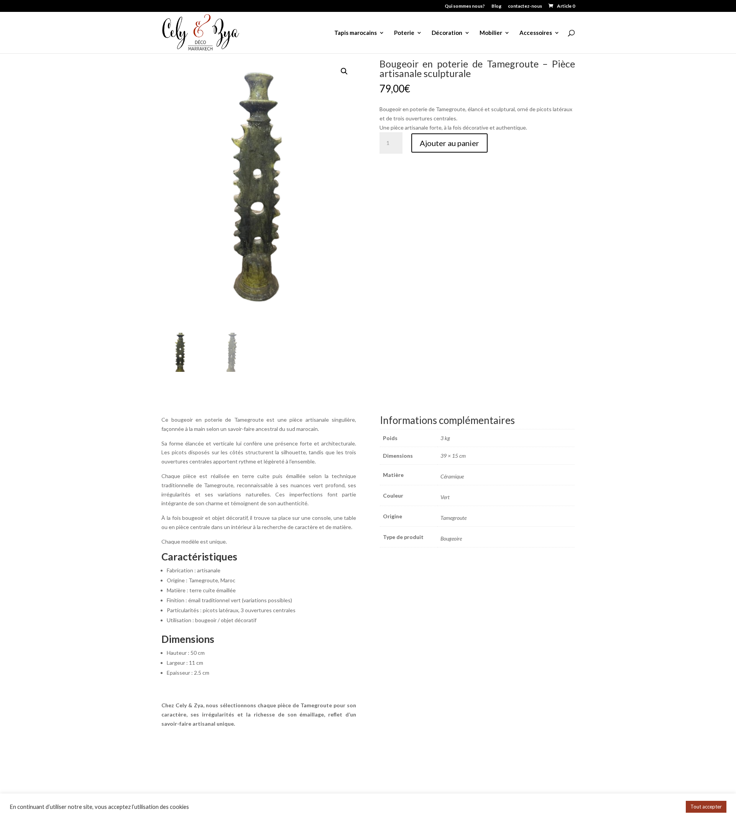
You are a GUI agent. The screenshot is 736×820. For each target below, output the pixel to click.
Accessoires (535, 33)
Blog (496, 6)
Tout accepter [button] (706, 807)
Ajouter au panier (449, 143)
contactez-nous (525, 6)
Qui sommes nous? (465, 6)
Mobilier (491, 33)
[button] (344, 71)
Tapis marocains (355, 33)
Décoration (447, 33)
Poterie (404, 33)
